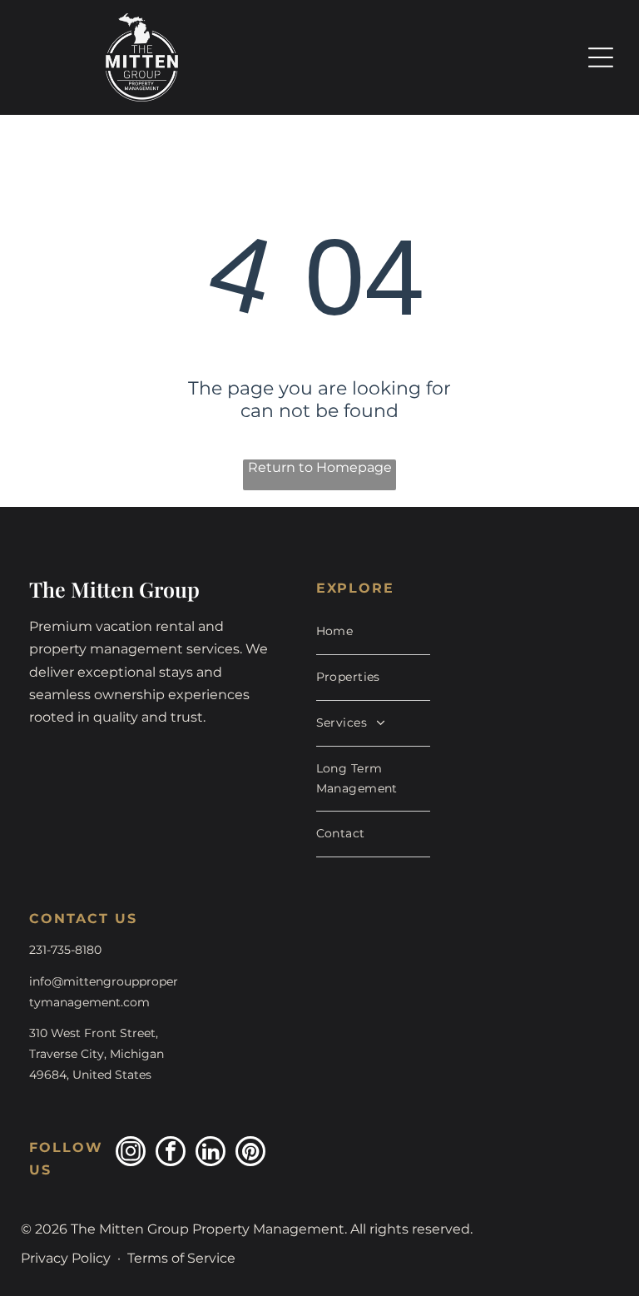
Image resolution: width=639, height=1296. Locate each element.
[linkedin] (210, 1153)
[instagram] (131, 1153)
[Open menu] (600, 57)
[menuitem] (373, 632)
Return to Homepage (320, 467)
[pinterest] (250, 1153)
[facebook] (171, 1153)
